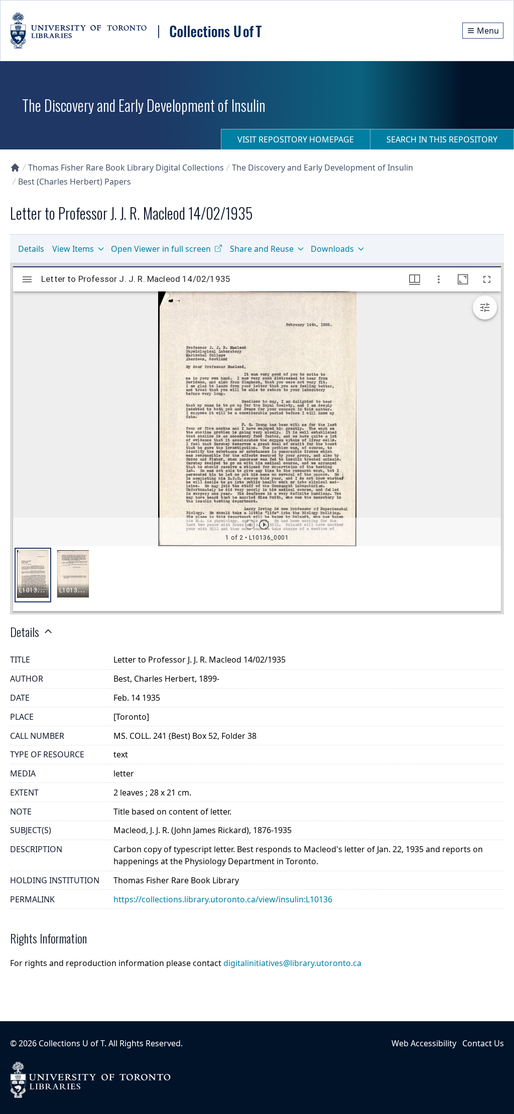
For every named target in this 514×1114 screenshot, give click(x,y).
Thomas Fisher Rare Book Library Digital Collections (126, 167)
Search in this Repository (442, 139)
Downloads (332, 248)
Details (31, 248)
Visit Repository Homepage (295, 139)
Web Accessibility (424, 1043)
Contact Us (483, 1043)
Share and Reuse (262, 248)
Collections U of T (71, 1043)
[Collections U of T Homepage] (15, 168)
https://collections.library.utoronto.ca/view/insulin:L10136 (222, 899)
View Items (73, 248)
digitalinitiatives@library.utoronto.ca (292, 963)
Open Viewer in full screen (161, 248)
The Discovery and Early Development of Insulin (322, 167)
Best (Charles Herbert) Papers (74, 181)
